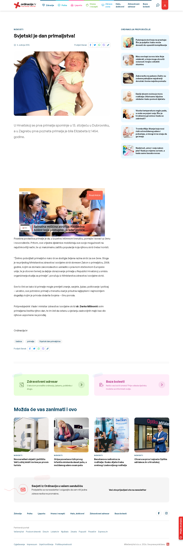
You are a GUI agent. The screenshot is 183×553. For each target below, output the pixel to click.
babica (19, 341)
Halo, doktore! (77, 513)
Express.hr (103, 531)
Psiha (64, 5)
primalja (30, 341)
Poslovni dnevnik (33, 531)
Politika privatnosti (63, 544)
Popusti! (82, 531)
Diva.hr (46, 531)
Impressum (32, 544)
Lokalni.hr (55, 531)
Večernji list (19, 531)
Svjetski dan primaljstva (50, 341)
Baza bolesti (121, 513)
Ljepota (78, 5)
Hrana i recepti (58, 513)
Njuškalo (65, 531)
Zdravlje (50, 5)
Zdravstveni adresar (99, 513)
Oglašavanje (19, 544)
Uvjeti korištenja (46, 544)
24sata (74, 531)
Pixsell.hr (92, 531)
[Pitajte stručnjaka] (181, 528)
